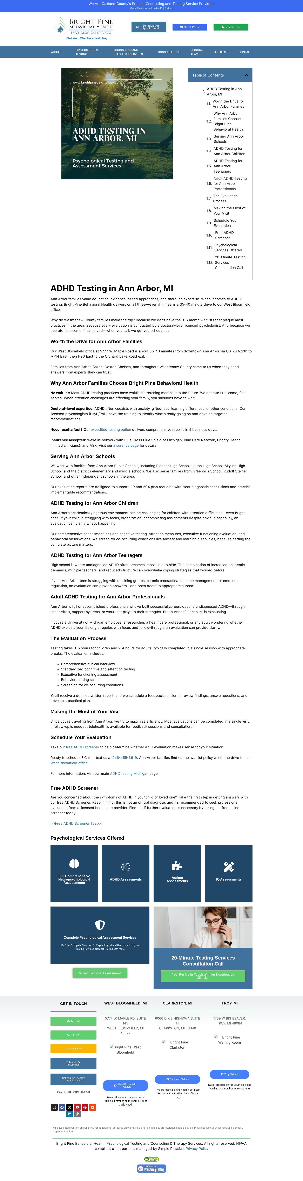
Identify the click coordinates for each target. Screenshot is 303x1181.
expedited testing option (111, 429)
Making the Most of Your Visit (229, 210)
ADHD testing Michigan (129, 773)
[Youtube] (77, 1107)
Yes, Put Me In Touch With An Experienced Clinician (203, 976)
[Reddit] (92, 1107)
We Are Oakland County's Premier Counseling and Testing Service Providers (152, 4)
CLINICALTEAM (197, 52)
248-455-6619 (125, 758)
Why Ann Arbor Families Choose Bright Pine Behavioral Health (228, 121)
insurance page (126, 445)
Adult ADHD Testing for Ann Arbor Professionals (230, 183)
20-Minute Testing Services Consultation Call (230, 262)
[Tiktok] (77, 1114)
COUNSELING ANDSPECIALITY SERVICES (128, 52)
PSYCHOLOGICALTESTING (87, 52)
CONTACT (245, 52)
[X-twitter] (69, 1107)
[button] (246, 75)
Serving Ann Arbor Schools (229, 139)
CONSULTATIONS (169, 52)
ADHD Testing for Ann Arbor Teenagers (228, 166)
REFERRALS (221, 52)
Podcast (168, 8)
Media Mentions (138, 8)
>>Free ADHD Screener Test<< (76, 823)
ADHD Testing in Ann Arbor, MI (224, 91)
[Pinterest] (85, 1107)
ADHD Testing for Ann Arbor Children (229, 151)
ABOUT (56, 52)
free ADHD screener (82, 747)
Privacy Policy (197, 1149)
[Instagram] (54, 1107)
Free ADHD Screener (224, 235)
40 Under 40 (155, 8)
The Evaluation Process (225, 198)
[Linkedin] (69, 1114)
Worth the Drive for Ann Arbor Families (228, 104)
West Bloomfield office (69, 763)
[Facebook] (62, 1107)
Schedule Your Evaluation (226, 223)
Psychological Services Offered (228, 247)
